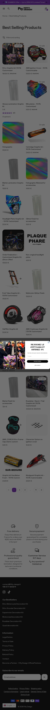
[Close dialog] (48, 342)
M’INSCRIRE (37, 361)
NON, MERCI (38, 365)
